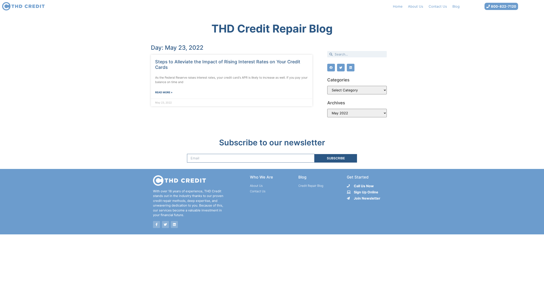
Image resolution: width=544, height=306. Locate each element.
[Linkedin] (174, 224)
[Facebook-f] (156, 224)
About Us (415, 6)
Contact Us (438, 6)
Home (397, 6)
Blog (456, 6)
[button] (331, 67)
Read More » (164, 92)
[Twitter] (165, 224)
